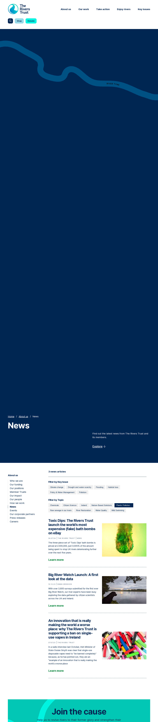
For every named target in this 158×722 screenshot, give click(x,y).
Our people (16, 499)
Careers (14, 521)
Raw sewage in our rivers (60, 510)
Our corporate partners (22, 514)
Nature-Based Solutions (101, 505)
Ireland (84, 505)
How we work (17, 503)
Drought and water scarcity (79, 487)
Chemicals (54, 505)
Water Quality (101, 510)
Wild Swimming (118, 510)
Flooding (99, 487)
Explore (97, 446)
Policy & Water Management (62, 492)
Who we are (16, 480)
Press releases (17, 517)
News (13, 506)
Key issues (144, 9)
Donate (31, 21)
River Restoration (83, 510)
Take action (103, 9)
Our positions (17, 488)
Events (13, 510)
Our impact (16, 495)
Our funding (16, 484)
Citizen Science (69, 505)
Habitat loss (113, 487)
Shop (19, 21)
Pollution (82, 492)
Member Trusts (18, 492)
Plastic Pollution (123, 505)
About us (66, 9)
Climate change (56, 487)
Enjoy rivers (123, 9)
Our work (83, 9)
